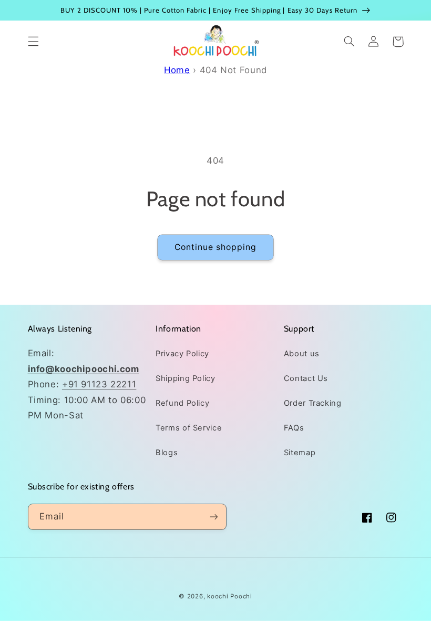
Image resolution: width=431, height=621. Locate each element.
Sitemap (299, 452)
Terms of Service (189, 428)
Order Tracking (313, 403)
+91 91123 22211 (99, 384)
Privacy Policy (182, 353)
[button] (33, 41)
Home (177, 70)
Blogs (167, 452)
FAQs (294, 428)
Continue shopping (216, 247)
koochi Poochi (229, 596)
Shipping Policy (185, 378)
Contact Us (306, 378)
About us (302, 353)
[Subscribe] (213, 516)
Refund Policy (182, 403)
